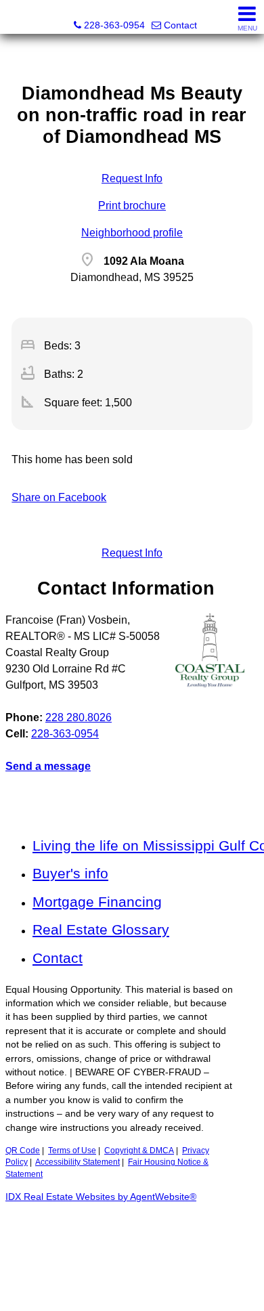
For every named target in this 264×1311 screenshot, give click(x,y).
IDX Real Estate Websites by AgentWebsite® (100, 1197)
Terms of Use (72, 1150)
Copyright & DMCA (139, 1150)
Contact (57, 958)
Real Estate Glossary (100, 929)
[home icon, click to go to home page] (15, 17)
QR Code (22, 1150)
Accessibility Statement (77, 1162)
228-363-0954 (65, 733)
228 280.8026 (78, 717)
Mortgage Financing (97, 901)
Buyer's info (70, 873)
